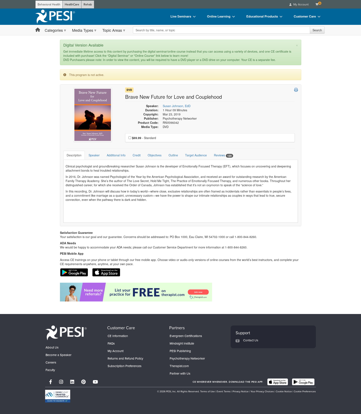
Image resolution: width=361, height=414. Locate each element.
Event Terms (224, 391)
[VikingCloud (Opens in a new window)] (57, 396)
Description (74, 155)
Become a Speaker (58, 355)
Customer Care (305, 16)
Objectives (154, 155)
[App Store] (277, 382)
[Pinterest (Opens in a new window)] (83, 382)
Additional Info (116, 155)
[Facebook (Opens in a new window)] (50, 382)
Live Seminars (180, 16)
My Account (115, 351)
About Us (52, 347)
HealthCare (72, 4)
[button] (296, 89)
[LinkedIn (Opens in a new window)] (72, 382)
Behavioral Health (49, 4)
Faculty (50, 370)
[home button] (37, 30)
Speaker (94, 155)
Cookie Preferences (305, 391)
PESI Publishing (180, 351)
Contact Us (250, 340)
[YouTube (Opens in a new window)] (95, 382)
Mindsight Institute (182, 343)
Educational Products (262, 16)
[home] (55, 17)
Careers (51, 362)
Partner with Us (180, 373)
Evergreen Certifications (186, 336)
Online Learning (218, 16)
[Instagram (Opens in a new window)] (61, 382)
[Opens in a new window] (180, 292)
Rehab (88, 4)
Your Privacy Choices (262, 391)
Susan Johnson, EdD (177, 106)
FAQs (111, 343)
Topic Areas (112, 30)
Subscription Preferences (124, 366)
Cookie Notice (284, 391)
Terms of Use (207, 391)
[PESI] (66, 332)
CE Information (118, 336)
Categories (54, 30)
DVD (129, 90)
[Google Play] (303, 382)
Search (317, 30)
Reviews (223, 155)
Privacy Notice (241, 391)
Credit (137, 155)
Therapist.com (179, 366)
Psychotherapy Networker (187, 358)
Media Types (82, 30)
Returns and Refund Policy (125, 358)
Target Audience (196, 155)
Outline (173, 155)
